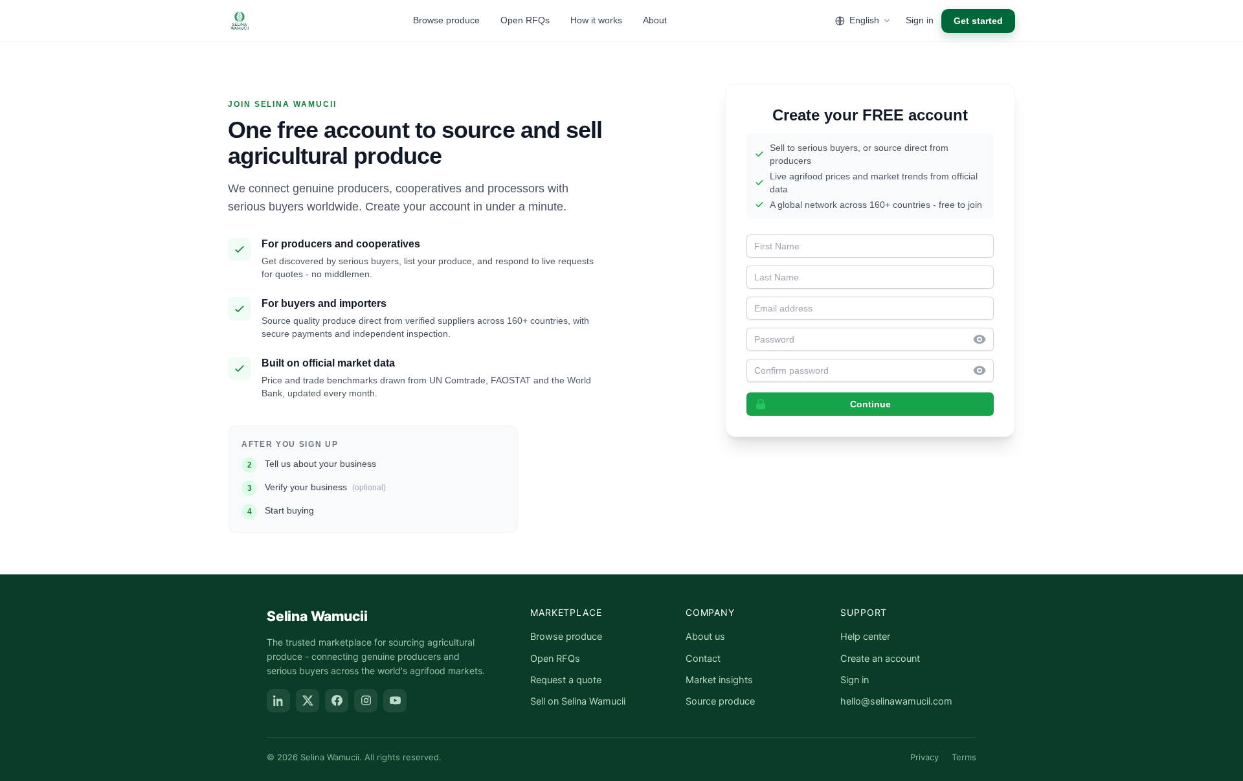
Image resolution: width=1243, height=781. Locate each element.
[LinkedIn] (278, 700)
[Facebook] (336, 700)
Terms (964, 757)
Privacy (924, 757)
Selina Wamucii (317, 616)
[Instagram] (365, 700)
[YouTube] (395, 700)
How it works (596, 20)
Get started (978, 21)
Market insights (719, 680)
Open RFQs (525, 20)
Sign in (920, 20)
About (655, 20)
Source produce (720, 701)
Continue (870, 404)
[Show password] (983, 339)
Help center (865, 636)
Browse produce (446, 20)
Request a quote (565, 680)
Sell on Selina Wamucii (577, 701)
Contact (703, 658)
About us (705, 636)
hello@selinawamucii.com (896, 701)
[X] (307, 700)
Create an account (880, 658)
